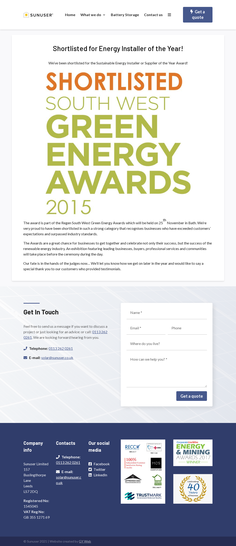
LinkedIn (100, 475)
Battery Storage (125, 14)
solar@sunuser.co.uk (57, 357)
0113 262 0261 (61, 348)
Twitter (100, 469)
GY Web (85, 541)
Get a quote (198, 14)
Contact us (153, 14)
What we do (90, 14)
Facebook (102, 464)
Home (70, 14)
